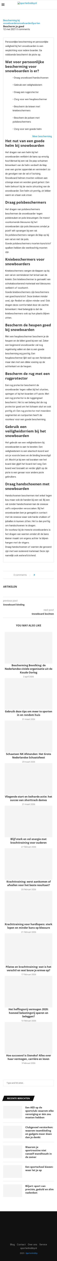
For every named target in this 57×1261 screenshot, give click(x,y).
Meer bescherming (42, 136)
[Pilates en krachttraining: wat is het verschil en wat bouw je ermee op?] (28, 949)
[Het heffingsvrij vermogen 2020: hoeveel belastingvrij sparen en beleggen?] (28, 992)
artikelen (10, 586)
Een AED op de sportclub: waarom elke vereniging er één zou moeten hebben (39, 1112)
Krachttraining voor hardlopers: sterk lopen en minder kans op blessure (28, 925)
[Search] (53, 4)
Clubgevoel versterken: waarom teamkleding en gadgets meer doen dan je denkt (39, 1132)
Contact (21, 1244)
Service (43, 1244)
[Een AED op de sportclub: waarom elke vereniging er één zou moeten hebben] (12, 1112)
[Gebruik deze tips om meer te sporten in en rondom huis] (28, 694)
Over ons (32, 1244)
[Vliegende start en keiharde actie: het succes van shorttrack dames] (28, 779)
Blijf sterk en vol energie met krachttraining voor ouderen (28, 840)
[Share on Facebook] (38, 575)
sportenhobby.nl (28, 1248)
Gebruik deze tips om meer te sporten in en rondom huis (28, 713)
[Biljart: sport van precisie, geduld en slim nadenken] (12, 1190)
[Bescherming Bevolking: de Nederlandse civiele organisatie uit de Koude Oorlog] (28, 648)
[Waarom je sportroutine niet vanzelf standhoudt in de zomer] (12, 1151)
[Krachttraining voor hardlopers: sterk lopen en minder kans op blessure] (28, 906)
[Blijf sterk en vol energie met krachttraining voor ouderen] (28, 821)
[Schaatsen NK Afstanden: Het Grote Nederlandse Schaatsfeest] (28, 736)
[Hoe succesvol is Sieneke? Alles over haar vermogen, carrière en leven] (28, 1038)
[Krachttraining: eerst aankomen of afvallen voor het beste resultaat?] (28, 864)
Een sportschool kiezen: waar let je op (39, 1168)
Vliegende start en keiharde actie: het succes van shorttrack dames (28, 798)
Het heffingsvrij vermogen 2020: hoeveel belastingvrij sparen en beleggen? (28, 1013)
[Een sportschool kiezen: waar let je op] (12, 1171)
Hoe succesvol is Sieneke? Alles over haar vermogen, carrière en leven (28, 1057)
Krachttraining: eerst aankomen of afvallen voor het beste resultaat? (28, 883)
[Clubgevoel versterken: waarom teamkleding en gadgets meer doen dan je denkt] (12, 1132)
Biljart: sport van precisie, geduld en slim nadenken (39, 1189)
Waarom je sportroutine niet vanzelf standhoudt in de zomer (38, 1152)
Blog (12, 1244)
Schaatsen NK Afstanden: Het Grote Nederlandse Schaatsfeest (28, 755)
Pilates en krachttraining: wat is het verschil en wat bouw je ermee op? (28, 968)
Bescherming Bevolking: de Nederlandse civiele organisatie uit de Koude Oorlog (28, 669)
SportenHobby (31, 1253)
